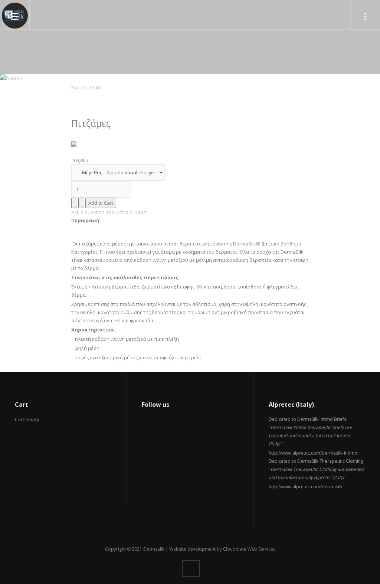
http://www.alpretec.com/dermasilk (306, 487)
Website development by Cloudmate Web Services (222, 549)
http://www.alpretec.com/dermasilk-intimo (313, 453)
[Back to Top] (191, 568)
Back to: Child (86, 87)
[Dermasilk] (15, 16)
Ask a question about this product (109, 212)
